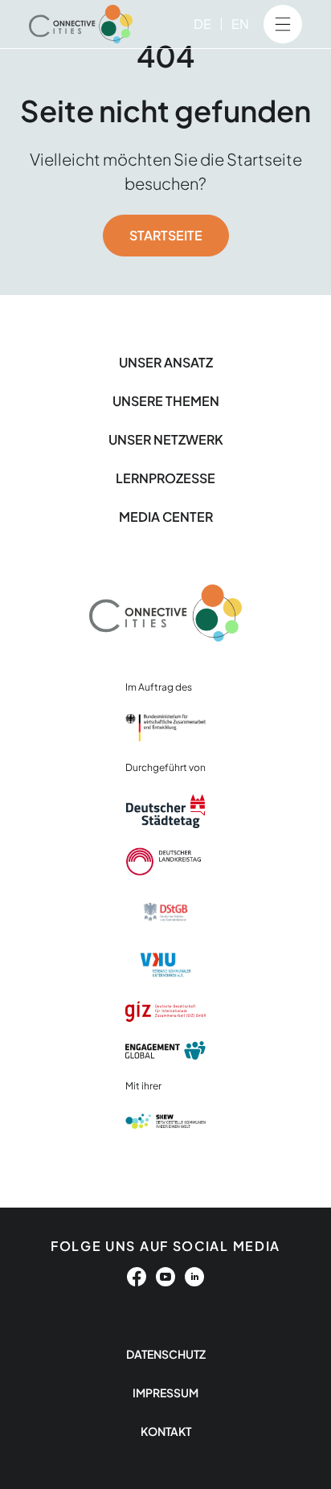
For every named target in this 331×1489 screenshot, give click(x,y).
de (202, 23)
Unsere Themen (165, 400)
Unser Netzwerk (165, 439)
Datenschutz (166, 1354)
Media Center (166, 516)
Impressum (165, 1392)
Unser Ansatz (166, 362)
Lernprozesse (165, 478)
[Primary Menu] (283, 24)
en (240, 23)
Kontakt (166, 1431)
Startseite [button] (165, 235)
